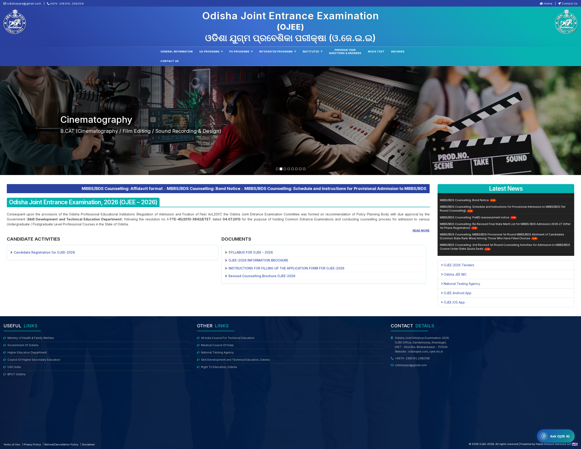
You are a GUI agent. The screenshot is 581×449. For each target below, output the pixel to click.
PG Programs (239, 51)
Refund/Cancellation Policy (61, 444)
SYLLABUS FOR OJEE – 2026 (251, 252)
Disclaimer (88, 444)
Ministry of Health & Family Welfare (30, 338)
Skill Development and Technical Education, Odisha (235, 359)
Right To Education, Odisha (219, 367)
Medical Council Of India (217, 345)
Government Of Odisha (22, 345)
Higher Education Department (27, 352)
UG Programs (209, 51)
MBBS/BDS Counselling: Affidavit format (42, 188)
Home (548, 3)
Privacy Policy (32, 444)
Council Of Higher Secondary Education (33, 359)
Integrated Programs (276, 51)
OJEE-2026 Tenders (458, 265)
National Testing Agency (461, 284)
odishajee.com (418, 351)
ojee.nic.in (436, 351)
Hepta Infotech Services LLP (554, 444)
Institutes (311, 51)
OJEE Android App (457, 293)
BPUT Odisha (16, 374)
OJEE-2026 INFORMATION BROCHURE (258, 260)
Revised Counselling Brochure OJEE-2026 (262, 276)
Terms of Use (11, 444)
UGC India (14, 367)
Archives (397, 51)
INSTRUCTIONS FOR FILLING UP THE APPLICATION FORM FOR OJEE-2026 (286, 268)
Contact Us (570, 3)
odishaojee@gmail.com (411, 365)
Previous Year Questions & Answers (345, 51)
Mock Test (376, 51)
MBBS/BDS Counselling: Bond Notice (124, 188)
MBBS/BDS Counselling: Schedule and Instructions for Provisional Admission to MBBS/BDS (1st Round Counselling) (280, 188)
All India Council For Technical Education (227, 338)
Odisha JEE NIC (455, 274)
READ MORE (421, 230)
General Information (176, 51)
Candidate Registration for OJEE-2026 (44, 252)
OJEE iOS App (454, 302)
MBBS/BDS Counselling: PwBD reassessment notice (475, 203)
